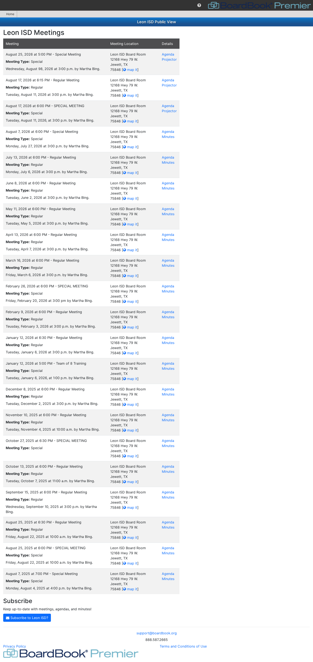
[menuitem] (199, 5)
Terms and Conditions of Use (183, 646)
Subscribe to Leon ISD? (28, 618)
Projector (169, 59)
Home (10, 14)
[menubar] (156, 5)
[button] (199, 5)
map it (131, 69)
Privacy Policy (14, 646)
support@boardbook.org (156, 633)
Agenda (168, 54)
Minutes (168, 137)
